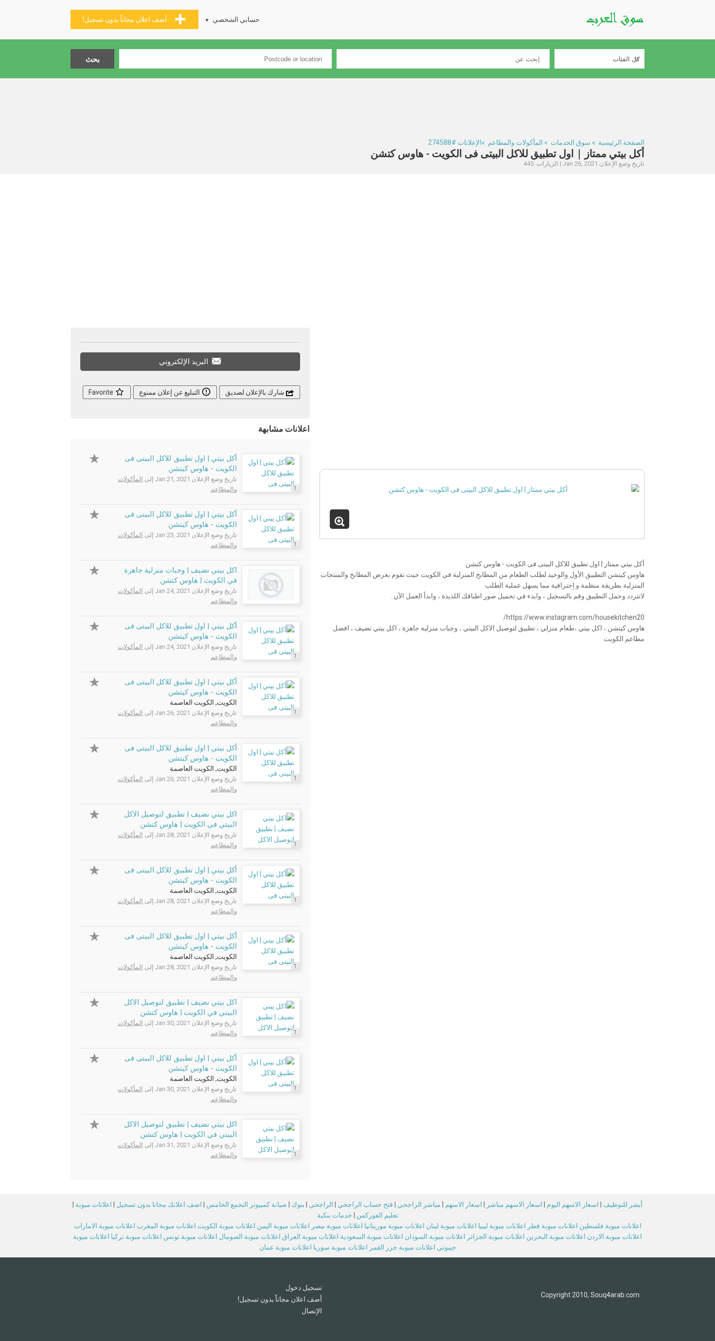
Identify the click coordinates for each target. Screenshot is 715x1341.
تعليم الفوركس (377, 1215)
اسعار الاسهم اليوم (573, 1204)
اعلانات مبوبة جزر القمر (402, 1247)
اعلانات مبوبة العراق (310, 1236)
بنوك (297, 1204)
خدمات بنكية (334, 1215)
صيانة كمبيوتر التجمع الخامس (246, 1204)
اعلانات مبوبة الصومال (250, 1236)
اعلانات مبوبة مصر (337, 1226)
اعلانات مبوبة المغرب (166, 1226)
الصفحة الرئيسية (621, 142)
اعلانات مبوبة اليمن (283, 1226)
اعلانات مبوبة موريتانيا (394, 1226)
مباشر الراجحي (419, 1204)
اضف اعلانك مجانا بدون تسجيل (159, 1204)
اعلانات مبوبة (93, 1204)
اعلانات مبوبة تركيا (136, 1236)
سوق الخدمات (570, 142)
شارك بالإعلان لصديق (255, 392)
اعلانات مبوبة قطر (552, 1226)
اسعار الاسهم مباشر (514, 1204)
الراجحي (321, 1204)
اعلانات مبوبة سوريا (340, 1247)
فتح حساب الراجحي (365, 1204)
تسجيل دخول (304, 1287)
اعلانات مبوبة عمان (285, 1247)
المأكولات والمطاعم (515, 142)
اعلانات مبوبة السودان (435, 1236)
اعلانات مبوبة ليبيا (502, 1226)
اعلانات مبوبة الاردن (614, 1236)
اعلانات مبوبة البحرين (556, 1236)
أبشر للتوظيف (623, 1204)
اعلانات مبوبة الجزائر (496, 1236)
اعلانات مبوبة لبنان (451, 1226)
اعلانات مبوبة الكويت (226, 1226)
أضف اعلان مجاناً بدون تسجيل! (280, 1299)
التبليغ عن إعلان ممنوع (170, 392)
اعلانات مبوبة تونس (190, 1236)
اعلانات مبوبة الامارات (104, 1226)
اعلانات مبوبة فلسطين (610, 1226)
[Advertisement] (357, 105)
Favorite (102, 392)
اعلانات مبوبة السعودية (371, 1236)
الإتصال (312, 1311)
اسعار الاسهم (463, 1204)
